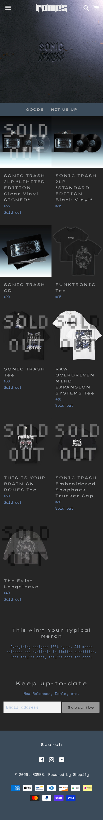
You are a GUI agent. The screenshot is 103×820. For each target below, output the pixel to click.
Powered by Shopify (68, 774)
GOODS (35, 109)
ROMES (38, 774)
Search (51, 744)
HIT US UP (64, 109)
